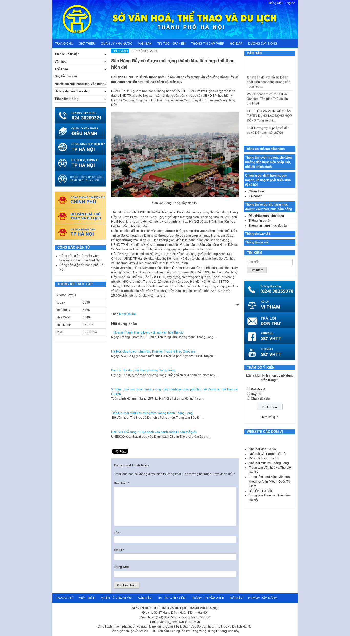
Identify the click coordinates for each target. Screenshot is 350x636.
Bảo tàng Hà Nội (260, 491)
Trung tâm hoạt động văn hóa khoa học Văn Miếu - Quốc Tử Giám (269, 481)
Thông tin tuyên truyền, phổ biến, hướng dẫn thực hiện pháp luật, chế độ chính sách (268, 162)
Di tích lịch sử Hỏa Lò (264, 458)
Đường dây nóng (262, 43)
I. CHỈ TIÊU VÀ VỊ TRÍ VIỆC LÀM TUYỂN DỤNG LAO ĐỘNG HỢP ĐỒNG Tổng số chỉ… (269, 110)
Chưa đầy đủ (260, 398)
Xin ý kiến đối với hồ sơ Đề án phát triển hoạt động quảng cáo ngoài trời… (268, 76)
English (290, 3)
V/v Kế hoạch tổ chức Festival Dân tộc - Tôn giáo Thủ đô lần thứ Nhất (267, 93)
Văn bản (145, 43)
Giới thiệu (87, 43)
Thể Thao (61, 69)
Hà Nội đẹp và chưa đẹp (72, 91)
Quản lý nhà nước (116, 43)
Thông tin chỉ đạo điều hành (265, 149)
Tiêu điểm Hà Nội (67, 99)
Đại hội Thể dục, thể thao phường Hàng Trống (143, 370)
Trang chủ (64, 43)
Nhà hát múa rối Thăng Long (269, 463)
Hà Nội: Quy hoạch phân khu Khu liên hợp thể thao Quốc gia (153, 351)
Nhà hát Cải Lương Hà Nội (267, 454)
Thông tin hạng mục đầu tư (268, 225)
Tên (117, 533)
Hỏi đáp (236, 43)
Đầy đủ (256, 394)
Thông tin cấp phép (207, 43)
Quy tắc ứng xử (66, 76)
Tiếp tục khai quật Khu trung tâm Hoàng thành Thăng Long (152, 413)
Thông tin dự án (260, 220)
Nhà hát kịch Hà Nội (263, 449)
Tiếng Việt (275, 3)
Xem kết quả (270, 417)
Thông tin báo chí (257, 234)
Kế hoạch (255, 196)
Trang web (121, 567)
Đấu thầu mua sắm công (266, 216)
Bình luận (121, 483)
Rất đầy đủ (258, 389)
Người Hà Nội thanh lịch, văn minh (79, 84)
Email (119, 550)
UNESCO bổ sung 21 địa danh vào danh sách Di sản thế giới (153, 432)
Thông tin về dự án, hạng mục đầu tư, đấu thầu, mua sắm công (268, 207)
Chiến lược (257, 191)
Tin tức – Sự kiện (171, 43)
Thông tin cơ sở (256, 242)
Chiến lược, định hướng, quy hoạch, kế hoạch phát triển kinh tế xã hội (268, 180)
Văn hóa (60, 61)
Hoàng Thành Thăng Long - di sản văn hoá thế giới (148, 332)
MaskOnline (127, 314)
